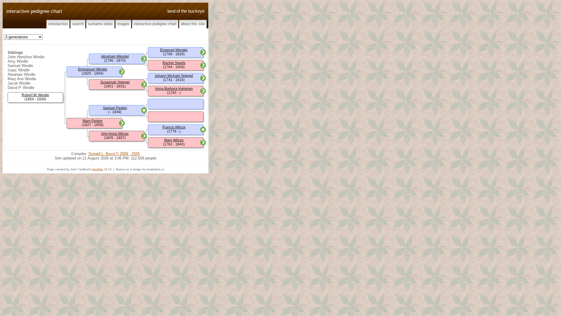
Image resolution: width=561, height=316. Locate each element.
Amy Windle (18, 61)
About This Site (193, 24)
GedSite (97, 169)
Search (78, 24)
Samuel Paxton (115, 108)
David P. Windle (21, 87)
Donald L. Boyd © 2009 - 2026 (114, 154)
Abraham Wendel (115, 56)
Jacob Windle (19, 83)
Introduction (58, 24)
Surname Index (100, 24)
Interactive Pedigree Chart (155, 24)
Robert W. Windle (35, 95)
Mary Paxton (93, 121)
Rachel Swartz (174, 63)
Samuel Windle (20, 65)
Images (123, 24)
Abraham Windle (21, 74)
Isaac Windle (19, 70)
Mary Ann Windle (22, 79)
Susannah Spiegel (115, 82)
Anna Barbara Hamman (174, 89)
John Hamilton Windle (26, 57)
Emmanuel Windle (92, 69)
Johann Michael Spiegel (174, 76)
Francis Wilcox (174, 127)
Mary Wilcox (173, 140)
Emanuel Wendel (174, 50)
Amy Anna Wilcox (115, 134)
